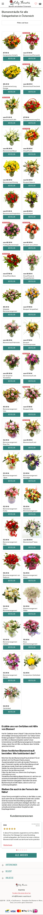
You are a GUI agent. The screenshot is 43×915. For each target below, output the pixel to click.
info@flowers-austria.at (21, 896)
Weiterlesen (7, 845)
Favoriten (36, 4)
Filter (22, 23)
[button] (16, 850)
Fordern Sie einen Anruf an (21, 893)
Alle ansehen (21, 855)
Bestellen (11, 59)
